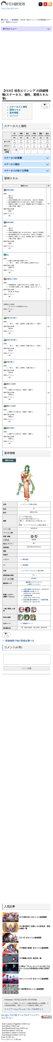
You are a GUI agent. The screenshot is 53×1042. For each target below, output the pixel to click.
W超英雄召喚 (27, 595)
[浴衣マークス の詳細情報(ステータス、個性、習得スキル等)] (34, 609)
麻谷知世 (25, 559)
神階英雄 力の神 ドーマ (31, 591)
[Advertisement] (26, 61)
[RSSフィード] (50, 4)
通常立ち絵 (9, 460)
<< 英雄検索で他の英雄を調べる (18, 640)
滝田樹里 (25, 565)
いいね (45, 106)
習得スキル (15, 110)
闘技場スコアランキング (34, 582)
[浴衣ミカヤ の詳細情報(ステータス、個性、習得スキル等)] (21, 609)
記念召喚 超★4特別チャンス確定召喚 (35, 600)
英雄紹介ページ (28, 623)
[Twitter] (41, 4)
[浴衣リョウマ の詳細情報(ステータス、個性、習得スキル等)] (28, 609)
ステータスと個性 (18, 107)
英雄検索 (15, 20)
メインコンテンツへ (10, 8)
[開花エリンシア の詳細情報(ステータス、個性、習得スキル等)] (27, 617)
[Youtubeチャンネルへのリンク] (45, 4)
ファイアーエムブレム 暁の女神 (33, 571)
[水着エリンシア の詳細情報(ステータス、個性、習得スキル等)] (21, 617)
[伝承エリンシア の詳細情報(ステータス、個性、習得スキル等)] (33, 617)
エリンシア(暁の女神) (30, 504)
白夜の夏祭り (27, 589)
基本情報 (13, 112)
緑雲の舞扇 (9, 222)
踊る (7, 255)
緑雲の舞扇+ (10, 190)
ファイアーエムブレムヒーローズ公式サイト (24, 1009)
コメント (13, 115)
